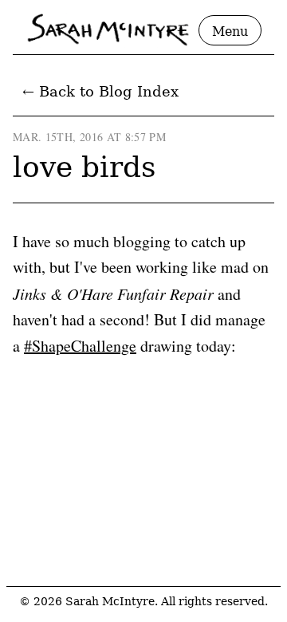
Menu (230, 31)
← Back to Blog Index (100, 91)
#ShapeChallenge (80, 345)
